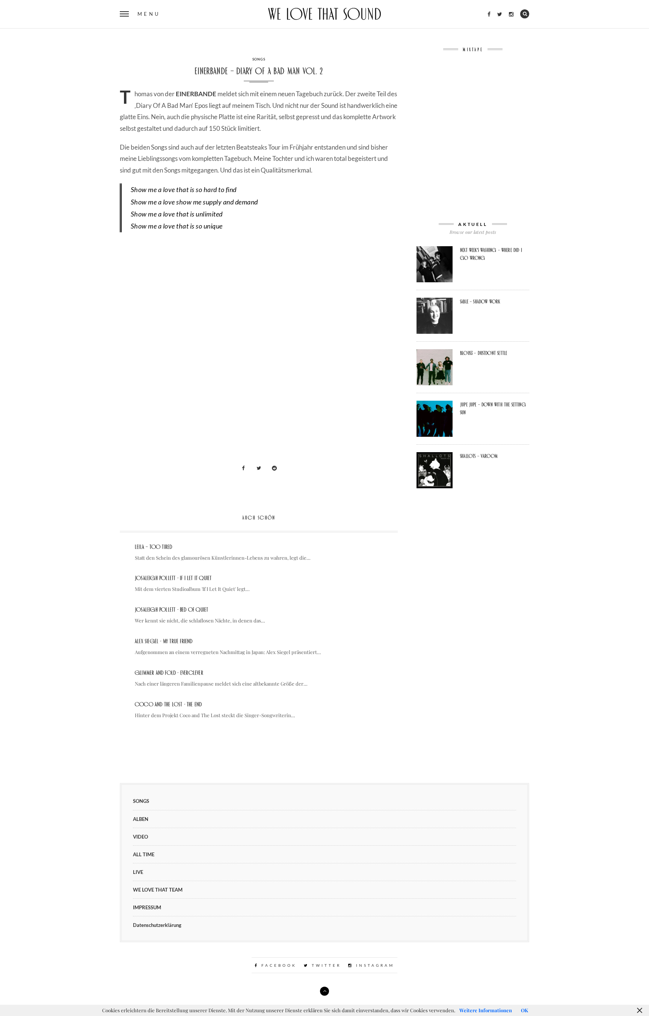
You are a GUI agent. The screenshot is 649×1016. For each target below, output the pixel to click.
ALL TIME (143, 854)
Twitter (325, 965)
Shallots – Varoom (479, 456)
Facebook (278, 965)
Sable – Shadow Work (480, 301)
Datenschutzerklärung (157, 925)
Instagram (373, 965)
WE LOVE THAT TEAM (158, 890)
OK (524, 1010)
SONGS (259, 59)
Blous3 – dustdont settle (483, 353)
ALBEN (140, 819)
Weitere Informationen (485, 1010)
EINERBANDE (196, 94)
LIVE (138, 872)
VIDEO (140, 837)
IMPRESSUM (147, 907)
